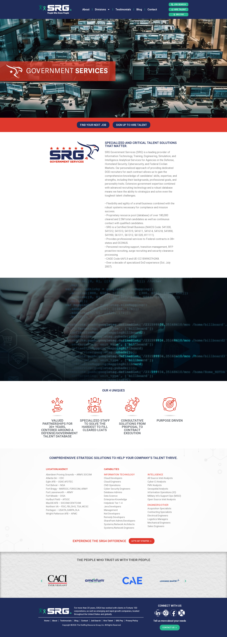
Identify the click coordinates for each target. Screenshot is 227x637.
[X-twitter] (181, 613)
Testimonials (123, 9)
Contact (152, 9)
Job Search (96, 621)
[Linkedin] (158, 613)
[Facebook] (173, 613)
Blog (139, 9)
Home (46, 621)
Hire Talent (108, 621)
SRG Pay (119, 621)
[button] (41, 581)
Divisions (100, 9)
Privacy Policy (132, 621)
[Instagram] (165, 613)
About (85, 9)
